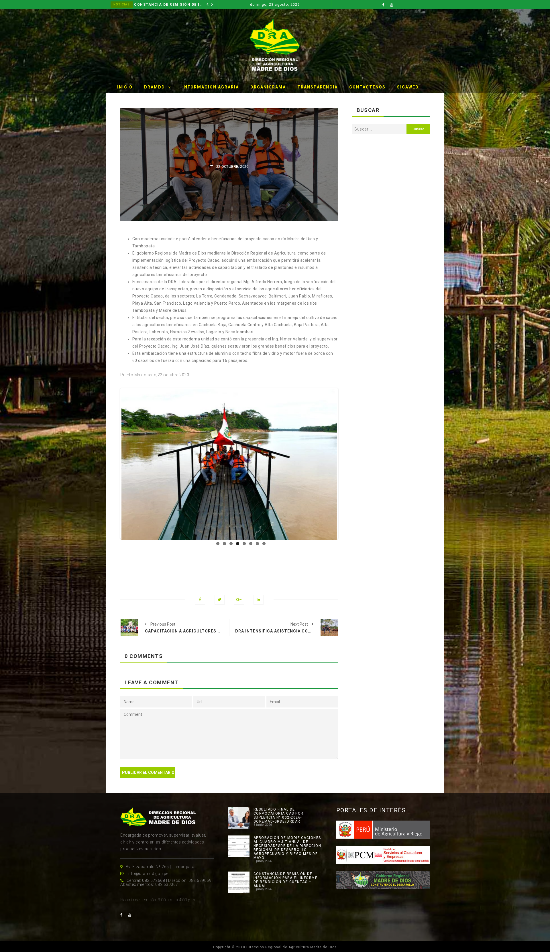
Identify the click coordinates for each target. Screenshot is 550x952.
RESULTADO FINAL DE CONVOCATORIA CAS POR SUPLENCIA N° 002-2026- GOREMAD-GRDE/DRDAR (279, 805)
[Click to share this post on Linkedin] (259, 589)
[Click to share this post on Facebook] (200, 589)
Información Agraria (210, 87)
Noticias (121, 4)
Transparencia (317, 87)
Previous (113, 456)
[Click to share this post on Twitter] (220, 589)
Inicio (125, 87)
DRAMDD (154, 87)
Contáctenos (367, 87)
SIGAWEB (408, 87)
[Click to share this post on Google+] (239, 589)
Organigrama (268, 87)
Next (345, 456)
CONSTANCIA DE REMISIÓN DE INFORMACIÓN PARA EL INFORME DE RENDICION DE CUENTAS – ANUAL (286, 869)
